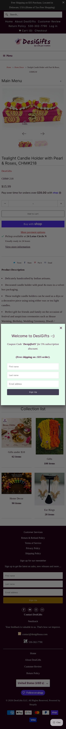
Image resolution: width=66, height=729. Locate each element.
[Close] (61, 328)
